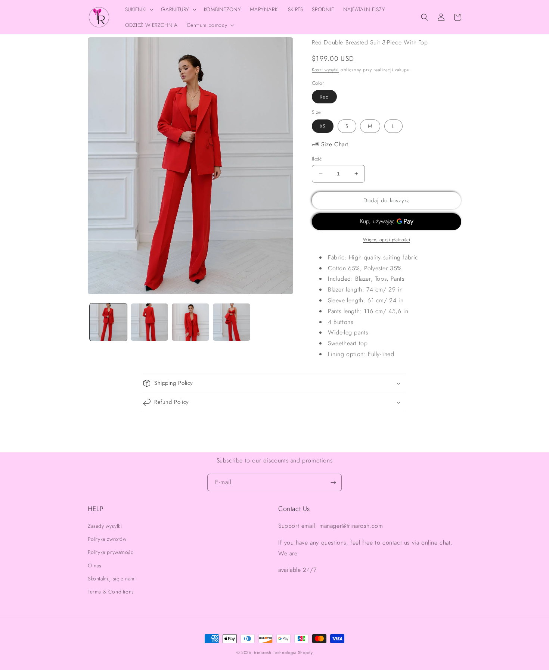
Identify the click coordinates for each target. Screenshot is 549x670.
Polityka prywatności (111, 552)
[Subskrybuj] (333, 482)
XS (323, 126)
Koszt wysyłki (325, 69)
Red (324, 96)
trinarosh (262, 652)
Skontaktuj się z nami (112, 578)
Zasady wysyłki (105, 526)
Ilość (317, 158)
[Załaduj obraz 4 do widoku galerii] (231, 322)
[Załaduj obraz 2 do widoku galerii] (149, 322)
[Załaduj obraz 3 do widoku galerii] (190, 322)
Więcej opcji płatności (386, 239)
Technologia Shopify (293, 652)
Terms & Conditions (111, 591)
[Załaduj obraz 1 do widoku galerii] (108, 322)
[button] (139, 9)
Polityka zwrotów (107, 539)
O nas (95, 565)
